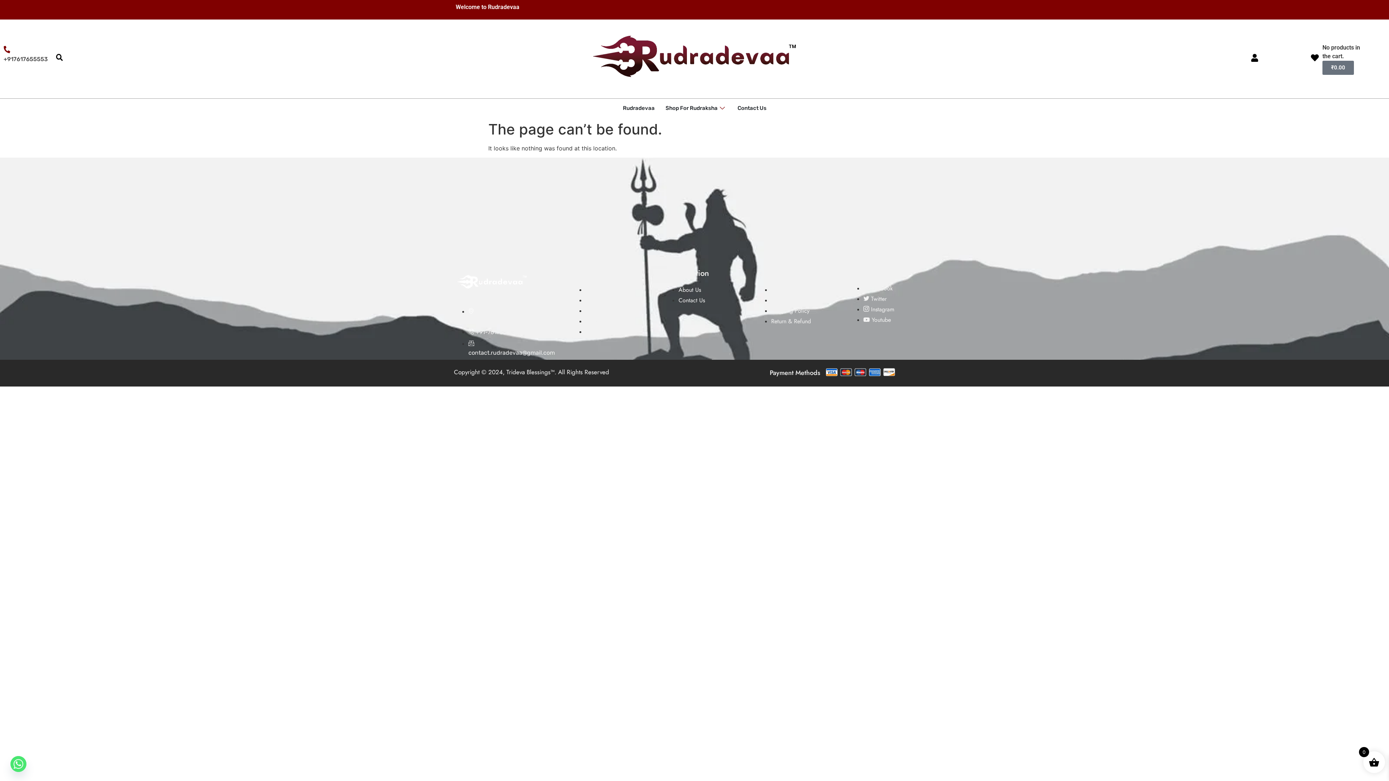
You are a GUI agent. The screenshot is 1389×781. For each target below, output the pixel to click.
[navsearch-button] (59, 57)
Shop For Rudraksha (692, 108)
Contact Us (752, 108)
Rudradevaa (639, 108)
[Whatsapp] (18, 764)
